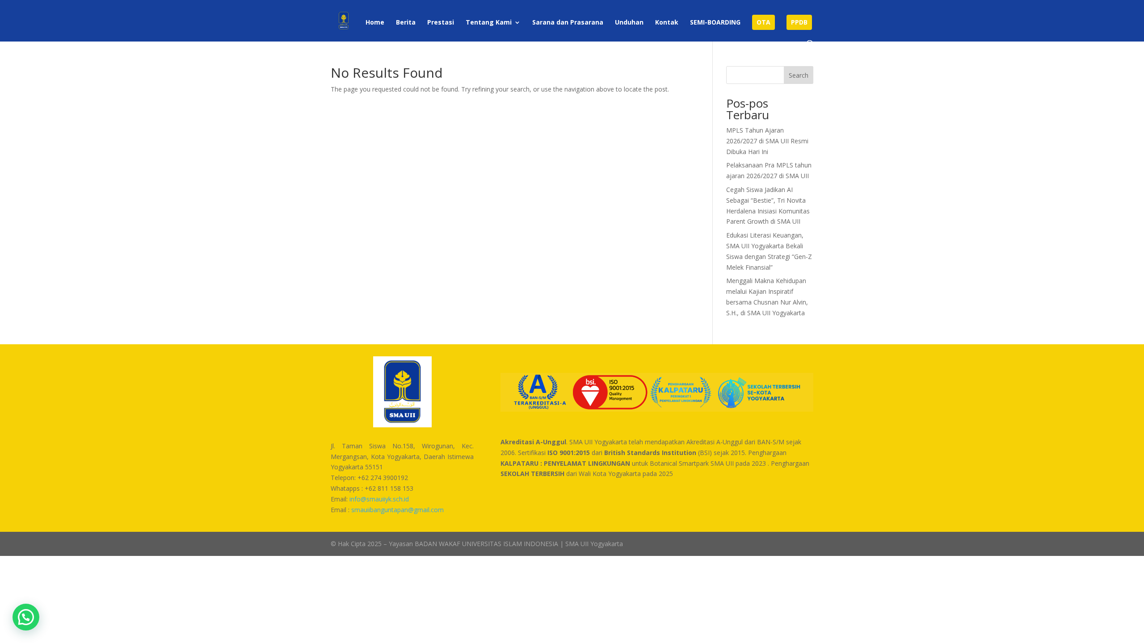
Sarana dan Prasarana (567, 22)
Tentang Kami (489, 22)
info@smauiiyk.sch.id (379, 499)
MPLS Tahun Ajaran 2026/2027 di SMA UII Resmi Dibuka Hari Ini (767, 141)
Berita (406, 22)
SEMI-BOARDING (715, 22)
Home (375, 22)
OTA (763, 22)
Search (798, 75)
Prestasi (440, 22)
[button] (26, 617)
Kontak (666, 22)
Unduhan (629, 22)
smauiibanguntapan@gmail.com (397, 509)
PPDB (799, 22)
